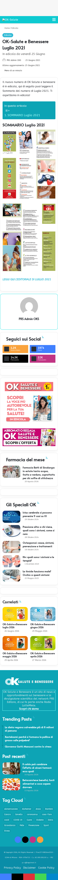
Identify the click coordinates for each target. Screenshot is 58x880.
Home (7, 28)
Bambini (49, 809)
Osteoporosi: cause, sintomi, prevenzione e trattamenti (38, 544)
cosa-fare (47, 814)
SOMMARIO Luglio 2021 (24, 115)
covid (6, 820)
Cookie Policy (46, 867)
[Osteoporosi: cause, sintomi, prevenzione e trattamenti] (11, 547)
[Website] (29, 324)
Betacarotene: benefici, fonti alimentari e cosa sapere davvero (38, 783)
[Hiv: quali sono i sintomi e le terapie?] (11, 561)
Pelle (22, 825)
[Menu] (54, 20)
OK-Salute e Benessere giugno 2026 (42, 626)
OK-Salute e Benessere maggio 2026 (15, 655)
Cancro (7, 814)
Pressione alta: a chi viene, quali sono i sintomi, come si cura (38, 530)
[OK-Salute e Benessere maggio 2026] (15, 643)
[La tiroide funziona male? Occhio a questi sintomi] (11, 576)
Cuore (29, 820)
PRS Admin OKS (14, 60)
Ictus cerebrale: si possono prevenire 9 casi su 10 (37, 514)
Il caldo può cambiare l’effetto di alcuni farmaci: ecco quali (37, 767)
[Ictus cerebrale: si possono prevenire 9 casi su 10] (11, 517)
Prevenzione (34, 825)
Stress (7, 831)
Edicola (14, 28)
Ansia (38, 809)
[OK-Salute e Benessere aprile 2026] (42, 643)
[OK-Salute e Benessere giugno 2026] (42, 614)
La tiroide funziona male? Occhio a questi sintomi (37, 573)
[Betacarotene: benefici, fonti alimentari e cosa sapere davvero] (11, 784)
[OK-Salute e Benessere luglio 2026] (15, 614)
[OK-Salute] (10, 19)
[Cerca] (48, 20)
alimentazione (11, 809)
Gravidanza (9, 825)
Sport (46, 825)
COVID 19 (18, 820)
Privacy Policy (12, 867)
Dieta (50, 820)
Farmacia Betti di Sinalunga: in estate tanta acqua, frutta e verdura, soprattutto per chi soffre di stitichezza (39, 473)
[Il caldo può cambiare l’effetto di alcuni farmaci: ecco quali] (11, 768)
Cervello (18, 814)
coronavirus (32, 814)
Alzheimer (26, 809)
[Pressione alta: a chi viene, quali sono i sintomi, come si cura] (11, 531)
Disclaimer (29, 867)
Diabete (40, 820)
